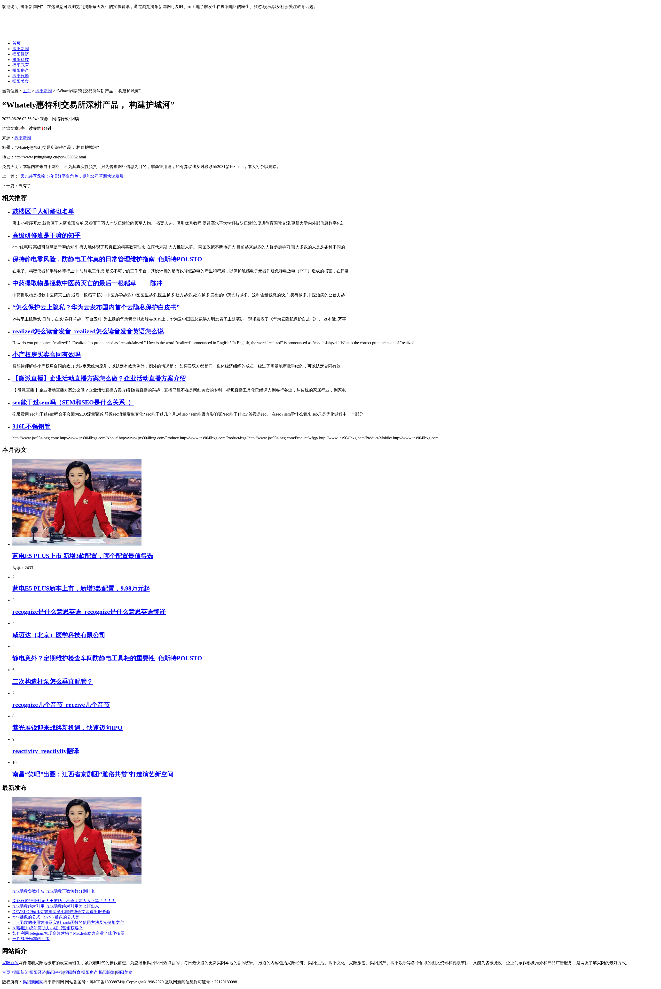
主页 (27, 91)
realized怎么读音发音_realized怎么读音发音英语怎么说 (88, 331)
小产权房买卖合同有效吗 (46, 354)
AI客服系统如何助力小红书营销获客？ (47, 928)
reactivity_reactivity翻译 (45, 751)
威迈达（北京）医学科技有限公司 (58, 635)
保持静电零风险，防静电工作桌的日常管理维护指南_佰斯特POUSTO (107, 259)
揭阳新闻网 (33, 982)
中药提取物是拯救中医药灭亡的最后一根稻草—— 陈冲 (87, 283)
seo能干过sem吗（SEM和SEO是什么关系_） (73, 402)
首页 (16, 43)
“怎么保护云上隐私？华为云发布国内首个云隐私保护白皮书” (96, 307)
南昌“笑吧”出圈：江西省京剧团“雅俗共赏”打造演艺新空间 (93, 774)
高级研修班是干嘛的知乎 (46, 235)
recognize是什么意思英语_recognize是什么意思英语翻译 (89, 611)
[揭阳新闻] (41, 34)
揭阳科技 (20, 59)
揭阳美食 (20, 81)
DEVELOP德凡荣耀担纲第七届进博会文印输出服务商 (61, 911)
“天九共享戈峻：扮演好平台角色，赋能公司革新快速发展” (72, 176)
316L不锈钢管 (31, 426)
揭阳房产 (20, 70)
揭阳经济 (20, 54)
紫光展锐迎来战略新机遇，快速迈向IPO (67, 727)
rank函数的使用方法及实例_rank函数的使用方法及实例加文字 (68, 922)
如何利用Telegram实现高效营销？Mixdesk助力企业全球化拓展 (68, 933)
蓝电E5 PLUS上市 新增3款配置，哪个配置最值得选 (82, 556)
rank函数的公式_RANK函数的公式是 (45, 917)
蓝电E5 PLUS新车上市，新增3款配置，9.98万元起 (81, 588)
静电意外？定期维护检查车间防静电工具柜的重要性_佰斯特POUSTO (107, 658)
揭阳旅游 (20, 76)
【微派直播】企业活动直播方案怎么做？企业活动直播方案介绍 (99, 378)
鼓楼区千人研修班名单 (43, 211)
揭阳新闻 (20, 49)
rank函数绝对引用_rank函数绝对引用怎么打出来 (55, 906)
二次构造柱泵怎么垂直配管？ (52, 681)
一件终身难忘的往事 (31, 939)
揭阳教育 (20, 65)
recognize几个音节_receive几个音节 (61, 704)
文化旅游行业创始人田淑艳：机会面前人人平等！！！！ (64, 901)
